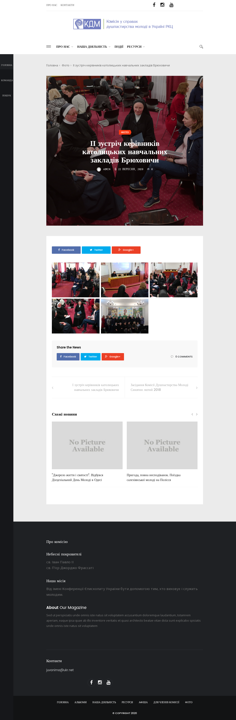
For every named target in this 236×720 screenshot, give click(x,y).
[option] (87, 454)
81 (135, 470)
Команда (7, 80)
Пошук (6, 95)
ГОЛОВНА (63, 702)
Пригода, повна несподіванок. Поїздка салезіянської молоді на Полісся (153, 477)
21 (60, 470)
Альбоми (80, 702)
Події (119, 46)
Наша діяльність (92, 46)
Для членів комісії (166, 702)
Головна (6, 65)
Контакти (67, 5)
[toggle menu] (48, 46)
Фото (65, 65)
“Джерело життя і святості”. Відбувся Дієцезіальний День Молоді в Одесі (77, 477)
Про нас (51, 5)
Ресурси (134, 46)
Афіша (143, 702)
